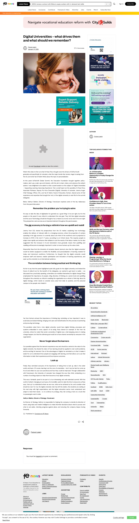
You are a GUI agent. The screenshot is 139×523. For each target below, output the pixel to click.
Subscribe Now (106, 10)
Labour (93, 357)
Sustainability (95, 399)
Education (45, 479)
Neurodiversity (95, 375)
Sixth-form (109, 387)
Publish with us (27, 502)
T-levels (104, 399)
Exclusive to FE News (41, 414)
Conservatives (102, 327)
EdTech (44, 481)
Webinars (102, 492)
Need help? (83, 503)
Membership (84, 501)
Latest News (32, 10)
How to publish (84, 490)
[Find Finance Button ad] (101, 97)
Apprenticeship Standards (99, 312)
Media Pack (64, 496)
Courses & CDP (103, 483)
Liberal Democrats (104, 357)
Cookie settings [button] (118, 517)
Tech (92, 403)
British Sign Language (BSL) (99, 323)
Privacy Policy (27, 505)
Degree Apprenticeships (98, 341)
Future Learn (32, 47)
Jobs (82, 10)
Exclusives (42, 10)
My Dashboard (84, 496)
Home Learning (102, 349)
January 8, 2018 (33, 49)
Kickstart (104, 353)
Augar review (95, 320)
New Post (83, 494)
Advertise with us (28, 504)
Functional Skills (96, 345)
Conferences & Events (105, 481)
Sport (101, 391)
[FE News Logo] (8, 4)
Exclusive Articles (66, 479)
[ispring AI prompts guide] (70, 305)
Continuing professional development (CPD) (98, 332)
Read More (6, 520)
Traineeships (101, 403)
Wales (102, 406)
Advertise (75, 10)
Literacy (106, 361)
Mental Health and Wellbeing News (100, 366)
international (95, 353)
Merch (96, 10)
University (94, 406)
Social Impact (46, 488)
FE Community (27, 500)
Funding (105, 345)
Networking (102, 484)
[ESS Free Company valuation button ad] (101, 114)
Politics (93, 383)
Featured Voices (66, 481)
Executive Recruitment (49, 499)
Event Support (65, 503)
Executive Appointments (49, 497)
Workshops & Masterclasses (103, 494)
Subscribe (130, 4)
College (93, 327)
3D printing (94, 308)
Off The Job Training (97, 379)
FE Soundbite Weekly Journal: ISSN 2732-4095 (68, 483)
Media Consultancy (67, 501)
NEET (101, 371)
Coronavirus (94, 337)
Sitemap (25, 507)
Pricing (63, 494)
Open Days (102, 486)
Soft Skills (94, 391)
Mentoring (94, 371)
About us (26, 496)
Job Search (45, 501)
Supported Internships (98, 395)
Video (82, 481)
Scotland (93, 387)
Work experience (96, 410)
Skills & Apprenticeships (49, 486)
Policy (108, 379)
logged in (39, 456)
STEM (107, 391)
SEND (101, 387)
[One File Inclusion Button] (101, 80)
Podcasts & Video (63, 10)
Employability (46, 483)
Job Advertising (66, 499)
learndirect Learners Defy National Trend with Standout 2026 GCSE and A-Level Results (61, 4)
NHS (104, 375)
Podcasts (83, 479)
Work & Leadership (48, 484)
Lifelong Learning (96, 361)
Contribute (51, 10)
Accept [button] (132, 517)
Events (89, 10)
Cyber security (106, 337)
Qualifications (102, 383)
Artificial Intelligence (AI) (98, 316)
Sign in (121, 4)
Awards (101, 479)
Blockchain (105, 320)
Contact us (26, 498)
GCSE (92, 349)
